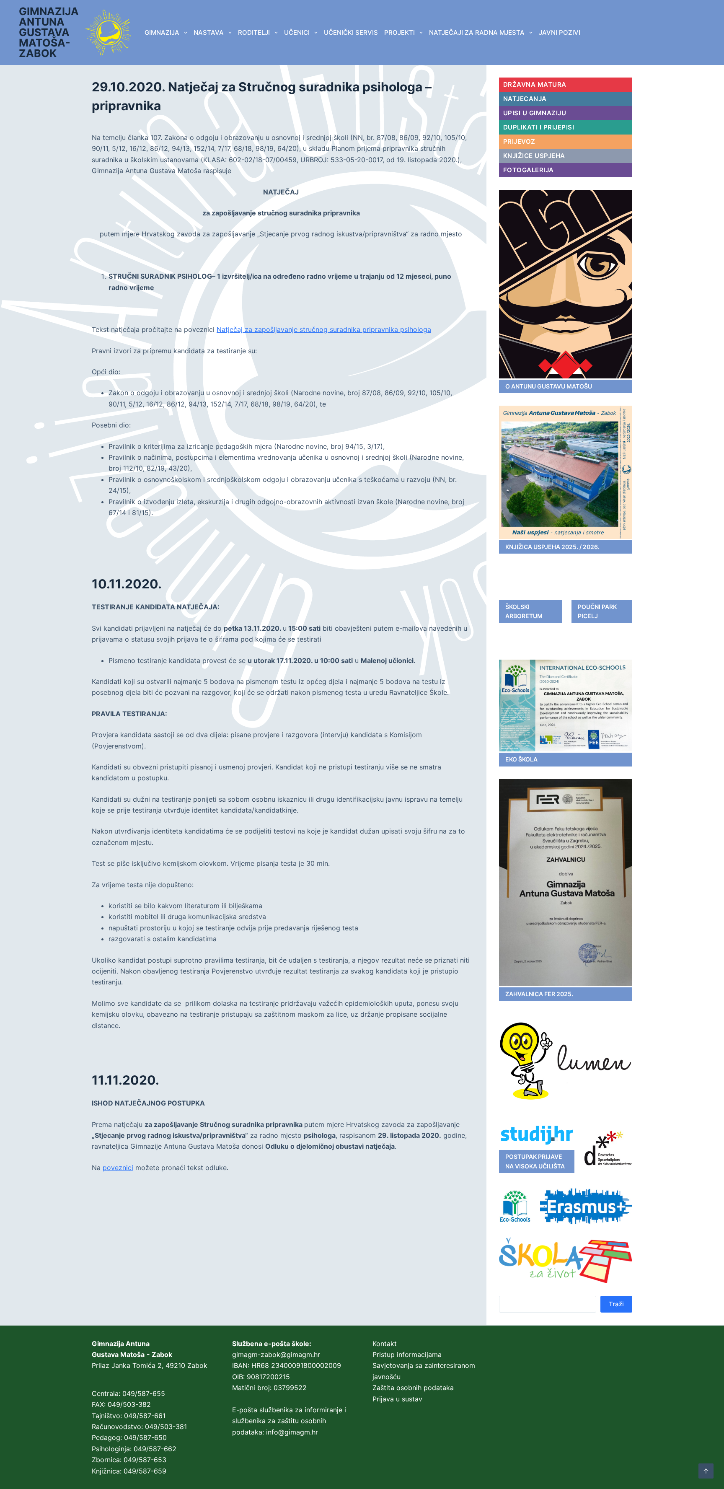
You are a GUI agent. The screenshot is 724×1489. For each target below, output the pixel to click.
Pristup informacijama (407, 1354)
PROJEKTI (399, 32)
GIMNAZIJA (162, 32)
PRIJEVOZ (519, 141)
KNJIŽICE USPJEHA (534, 156)
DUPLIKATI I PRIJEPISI (538, 127)
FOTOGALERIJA (528, 170)
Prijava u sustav (397, 1399)
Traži (616, 1304)
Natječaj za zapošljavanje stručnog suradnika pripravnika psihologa (324, 329)
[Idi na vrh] (706, 1471)
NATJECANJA (525, 99)
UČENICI (297, 32)
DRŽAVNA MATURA (534, 84)
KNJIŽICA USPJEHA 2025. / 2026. (552, 546)
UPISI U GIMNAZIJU (534, 113)
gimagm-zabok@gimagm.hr (276, 1354)
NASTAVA (209, 32)
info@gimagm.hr (292, 1432)
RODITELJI (254, 32)
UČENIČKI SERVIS (351, 32)
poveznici (118, 1167)
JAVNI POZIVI (559, 32)
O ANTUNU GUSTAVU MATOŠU (548, 386)
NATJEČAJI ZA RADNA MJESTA (477, 32)
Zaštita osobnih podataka (413, 1387)
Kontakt (384, 1343)
